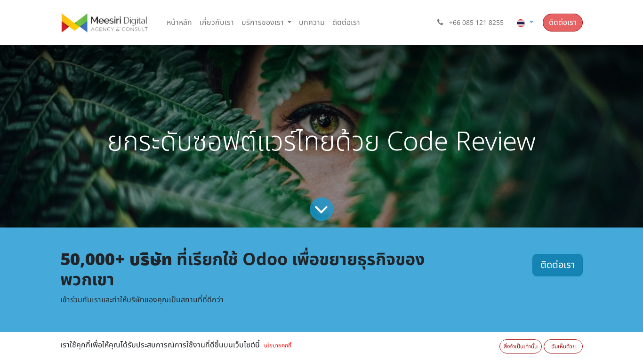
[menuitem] (179, 22)
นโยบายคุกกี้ (277, 345)
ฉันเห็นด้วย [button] (563, 346)
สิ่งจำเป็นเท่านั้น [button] (521, 346)
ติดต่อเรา (563, 22)
